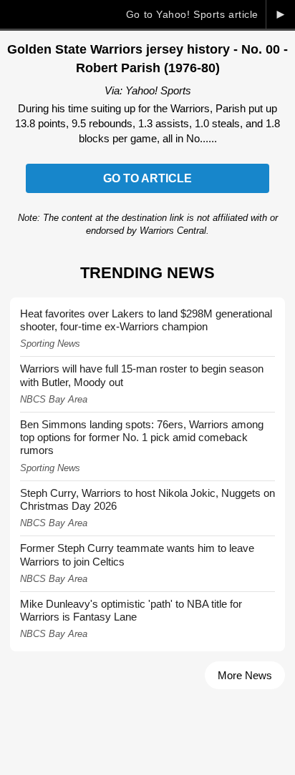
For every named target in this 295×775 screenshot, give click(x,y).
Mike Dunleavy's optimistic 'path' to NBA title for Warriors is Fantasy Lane (131, 610)
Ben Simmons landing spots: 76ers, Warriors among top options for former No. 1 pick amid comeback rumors (141, 437)
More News (245, 675)
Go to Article (147, 178)
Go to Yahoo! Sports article (192, 14)
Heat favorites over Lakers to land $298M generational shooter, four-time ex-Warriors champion (146, 319)
